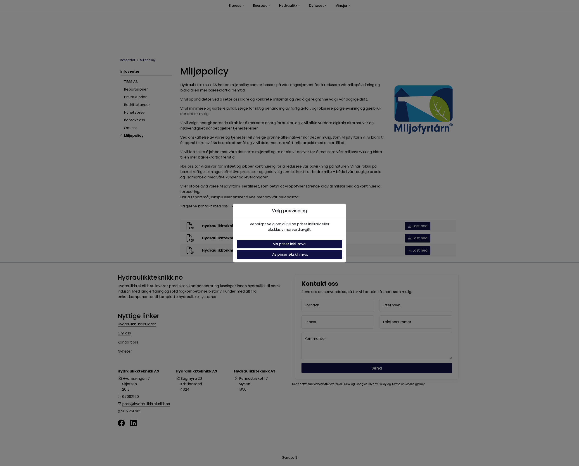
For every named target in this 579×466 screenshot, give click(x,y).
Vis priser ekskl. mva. (289, 254)
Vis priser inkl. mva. (289, 244)
